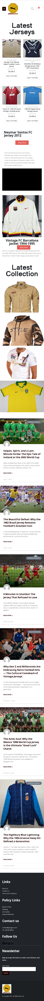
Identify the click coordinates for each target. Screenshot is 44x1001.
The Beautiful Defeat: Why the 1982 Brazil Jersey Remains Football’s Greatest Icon (22, 523)
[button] (4, 9)
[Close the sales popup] (39, 984)
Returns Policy (6, 907)
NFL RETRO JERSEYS (11, 60)
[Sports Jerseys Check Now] (22, 396)
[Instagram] (11, 943)
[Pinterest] (6, 943)
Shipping (5, 909)
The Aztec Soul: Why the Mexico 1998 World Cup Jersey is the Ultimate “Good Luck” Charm (21, 743)
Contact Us (5, 891)
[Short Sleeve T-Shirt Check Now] (22, 363)
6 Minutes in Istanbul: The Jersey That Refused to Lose (20, 596)
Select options (11, 76)
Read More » (8, 473)
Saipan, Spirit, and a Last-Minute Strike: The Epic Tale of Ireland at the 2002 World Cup (22, 454)
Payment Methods (8, 914)
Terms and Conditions (9, 893)
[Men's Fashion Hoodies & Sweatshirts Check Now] (22, 330)
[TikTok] (9, 943)
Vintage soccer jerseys (12, 107)
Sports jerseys (28, 60)
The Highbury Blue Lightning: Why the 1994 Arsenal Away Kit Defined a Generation (22, 838)
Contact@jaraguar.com (9, 927)
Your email (5, 966)
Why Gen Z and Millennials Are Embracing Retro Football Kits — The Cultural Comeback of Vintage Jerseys (22, 671)
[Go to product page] (11, 48)
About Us (5, 888)
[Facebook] (3, 943)
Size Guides (6, 912)
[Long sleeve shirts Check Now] (22, 297)
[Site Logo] (13, 9)
